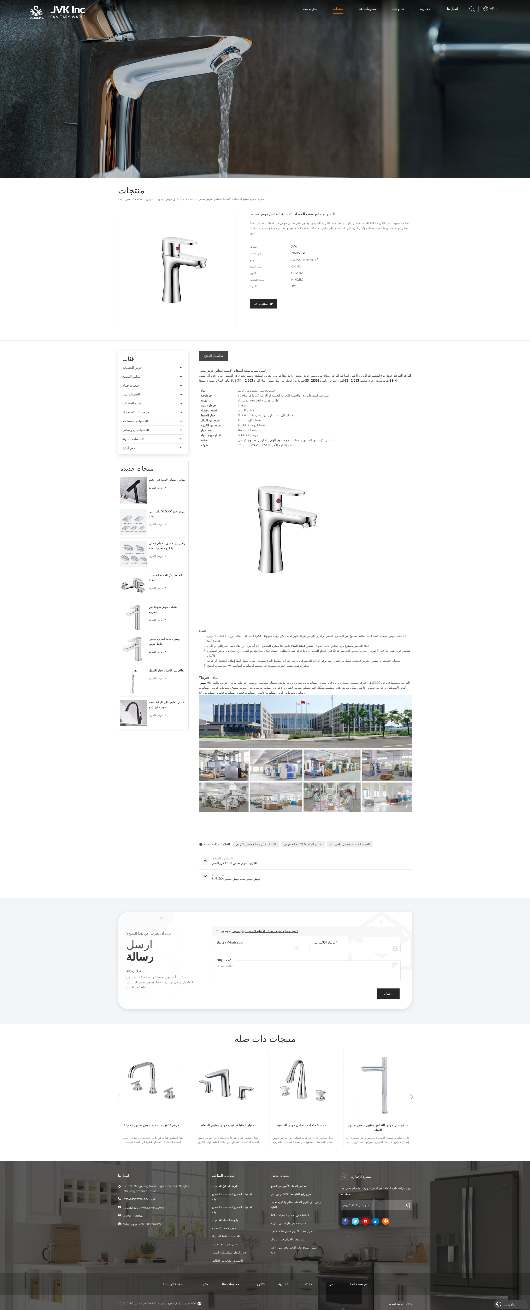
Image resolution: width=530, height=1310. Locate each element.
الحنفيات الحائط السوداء (226, 1236)
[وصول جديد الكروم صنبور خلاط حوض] (133, 649)
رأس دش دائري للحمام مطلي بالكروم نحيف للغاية (167, 545)
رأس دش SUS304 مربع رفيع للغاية (167, 514)
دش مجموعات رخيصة (224, 1244)
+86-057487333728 (135, 1199)
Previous (118, 1097)
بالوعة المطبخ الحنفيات (225, 1186)
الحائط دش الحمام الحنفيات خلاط (165, 577)
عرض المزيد (156, 487)
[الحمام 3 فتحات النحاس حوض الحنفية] (227, 1084)
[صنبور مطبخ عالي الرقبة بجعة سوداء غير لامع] (133, 713)
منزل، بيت (310, 9)
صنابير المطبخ (131, 376)
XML (409, 1303)
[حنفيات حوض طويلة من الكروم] (133, 617)
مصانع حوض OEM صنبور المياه (303, 844)
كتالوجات (398, 9)
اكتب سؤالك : (225, 960)
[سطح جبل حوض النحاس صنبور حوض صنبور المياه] (303, 1084)
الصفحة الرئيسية (174, 1284)
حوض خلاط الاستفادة (224, 1228)
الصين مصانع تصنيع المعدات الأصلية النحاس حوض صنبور (265, 931)
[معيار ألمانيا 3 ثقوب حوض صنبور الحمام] (152, 1084)
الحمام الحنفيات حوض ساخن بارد (350, 844)
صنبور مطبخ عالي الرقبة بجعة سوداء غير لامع (167, 704)
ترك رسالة (509, 1304)
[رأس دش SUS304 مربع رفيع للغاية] (133, 522)
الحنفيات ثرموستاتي (135, 430)
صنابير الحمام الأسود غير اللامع (167, 480)
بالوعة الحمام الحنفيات (225, 1220)
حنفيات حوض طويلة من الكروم (163, 609)
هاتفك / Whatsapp (229, 942)
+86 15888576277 (150, 1224)
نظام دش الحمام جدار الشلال (166, 670)
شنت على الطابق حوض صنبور (176, 199)
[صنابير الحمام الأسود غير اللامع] (133, 490)
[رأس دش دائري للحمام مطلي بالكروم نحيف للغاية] (133, 554)
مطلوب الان (261, 303)
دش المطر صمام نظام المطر (229, 1252)
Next (411, 1097)
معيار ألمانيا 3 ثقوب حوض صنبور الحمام (152, 1125)
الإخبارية (425, 9)
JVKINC (138, 1215)
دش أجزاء (128, 448)
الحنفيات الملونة (133, 439)
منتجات (338, 9)
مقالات (307, 1284)
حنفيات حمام (130, 385)
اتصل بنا (452, 9)
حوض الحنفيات (144, 199)
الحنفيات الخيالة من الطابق (227, 1260)
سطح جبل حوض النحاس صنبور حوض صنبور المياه (303, 1127)
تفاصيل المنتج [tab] (213, 356)
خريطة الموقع (396, 1303)
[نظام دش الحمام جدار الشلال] (133, 681)
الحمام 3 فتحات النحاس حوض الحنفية (227, 1125)
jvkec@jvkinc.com (152, 1207)
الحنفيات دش (131, 394)
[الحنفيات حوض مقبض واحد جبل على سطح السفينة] (378, 1084)
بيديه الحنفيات (131, 403)
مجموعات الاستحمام (135, 412)
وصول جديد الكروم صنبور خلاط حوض (164, 641)
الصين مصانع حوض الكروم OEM (256, 844)
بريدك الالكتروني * (325, 942)
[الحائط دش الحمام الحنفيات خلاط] (133, 585)
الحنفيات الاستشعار (135, 421)
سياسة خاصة (358, 1284)
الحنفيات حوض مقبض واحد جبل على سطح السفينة (378, 1127)
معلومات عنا (367, 9)
